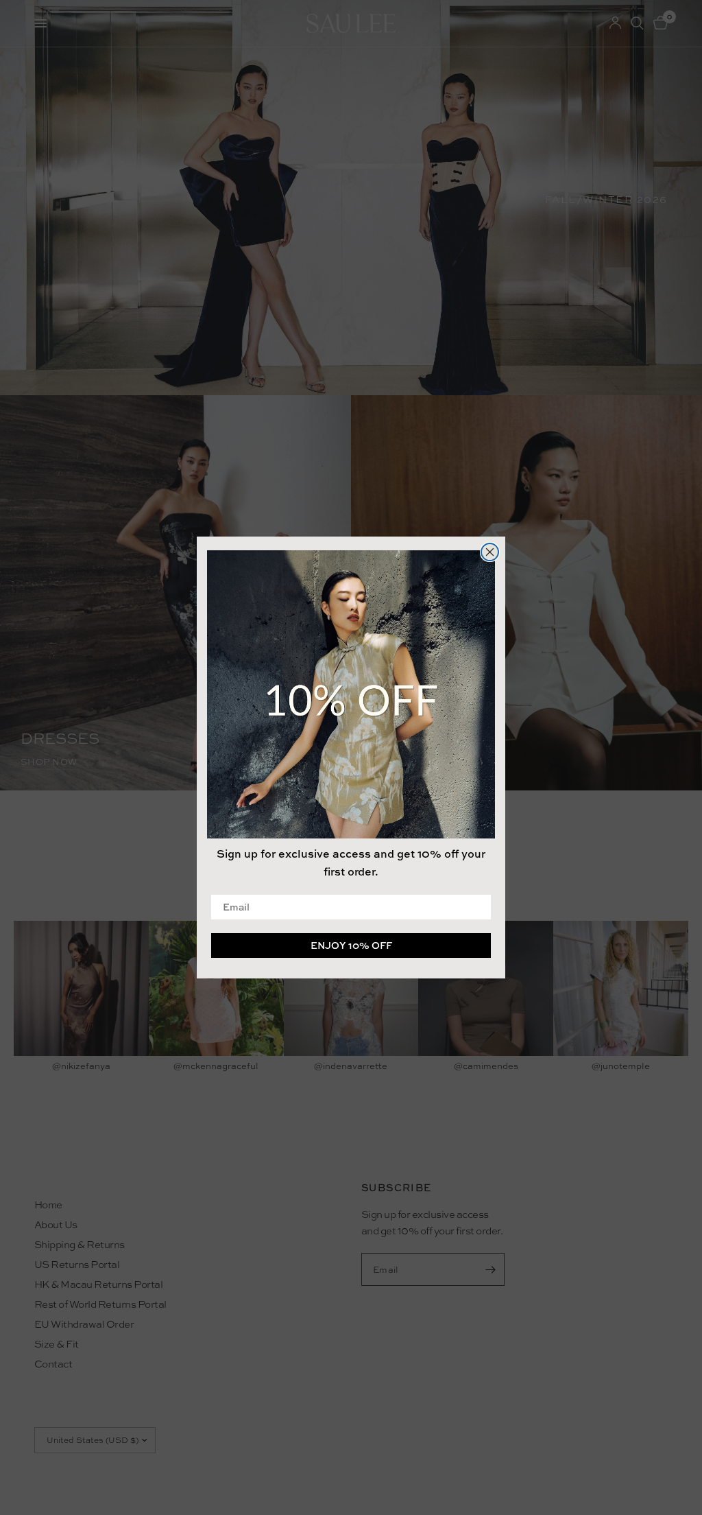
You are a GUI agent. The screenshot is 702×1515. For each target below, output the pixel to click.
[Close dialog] (489, 552)
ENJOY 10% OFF (351, 945)
